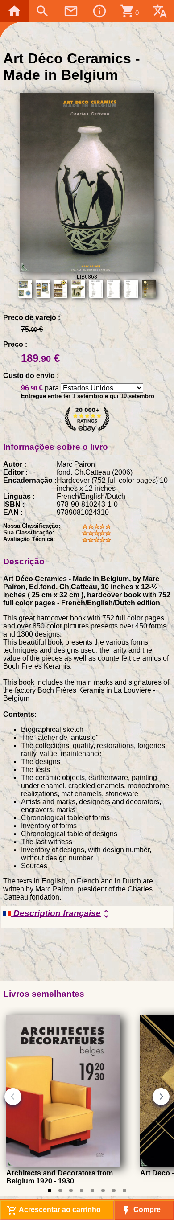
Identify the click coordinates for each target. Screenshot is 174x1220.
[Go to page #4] (81, 1190)
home (14, 11)
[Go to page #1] (49, 1190)
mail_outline (71, 11)
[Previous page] (12, 1096)
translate (159, 11)
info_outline (99, 11)
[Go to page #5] (92, 1190)
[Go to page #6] (103, 1190)
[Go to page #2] (60, 1190)
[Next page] (161, 1096)
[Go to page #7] (113, 1190)
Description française (61, 913)
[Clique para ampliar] (87, 269)
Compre (141, 1210)
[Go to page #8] (124, 1190)
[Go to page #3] (71, 1190)
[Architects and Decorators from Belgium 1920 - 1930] (63, 1165)
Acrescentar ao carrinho (54, 1210)
